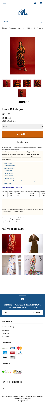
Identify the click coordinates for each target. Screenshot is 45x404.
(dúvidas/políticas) (8, 327)
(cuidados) (5, 333)
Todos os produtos (15, 28)
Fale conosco (6, 337)
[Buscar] (40, 21)
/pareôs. (40, 28)
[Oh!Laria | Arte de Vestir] (22, 12)
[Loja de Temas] (24, 398)
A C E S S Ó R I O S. (29, 28)
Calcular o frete (22, 142)
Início (5, 28)
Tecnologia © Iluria (22, 401)
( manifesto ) (6, 330)
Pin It (27, 102)
